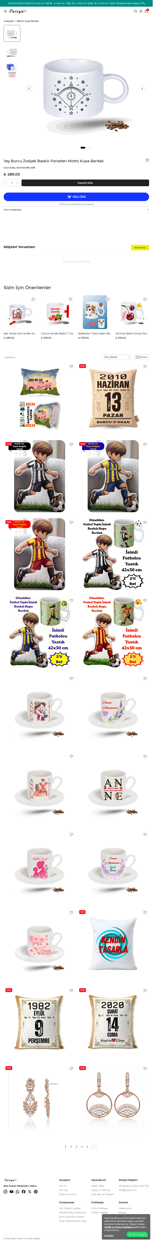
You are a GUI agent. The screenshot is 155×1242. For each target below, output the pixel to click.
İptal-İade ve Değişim (102, 1194)
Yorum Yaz (140, 247)
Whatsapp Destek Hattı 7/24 (134, 1186)
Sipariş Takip (97, 1186)
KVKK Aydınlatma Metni (71, 1216)
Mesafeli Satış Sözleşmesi (72, 1212)
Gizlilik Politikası (99, 1212)
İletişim (122, 1212)
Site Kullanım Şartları (70, 1208)
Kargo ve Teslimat (100, 1190)
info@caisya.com (128, 1190)
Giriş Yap (63, 1190)
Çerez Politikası (99, 1208)
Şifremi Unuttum (68, 1194)
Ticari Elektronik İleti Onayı (73, 1221)
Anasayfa (8, 21)
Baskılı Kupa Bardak (28, 21)
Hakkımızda (125, 1208)
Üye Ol (62, 1186)
